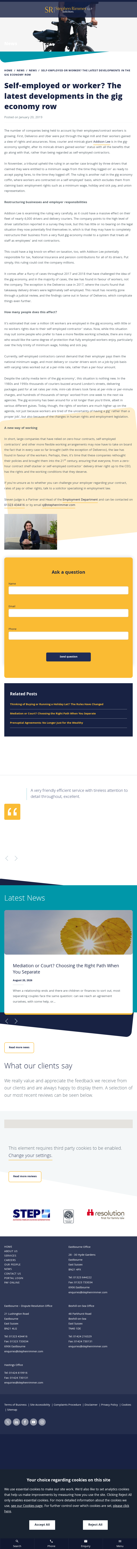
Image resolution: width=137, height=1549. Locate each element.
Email (12, 606)
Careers (10, 1260)
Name (12, 584)
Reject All (95, 1525)
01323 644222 (82, 1277)
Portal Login (13, 1278)
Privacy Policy (109, 1405)
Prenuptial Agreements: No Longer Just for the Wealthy (46, 723)
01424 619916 (18, 1373)
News (21, 71)
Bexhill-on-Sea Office (81, 1306)
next (120, 1216)
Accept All (42, 1525)
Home (8, 71)
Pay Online (12, 1283)
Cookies (126, 1405)
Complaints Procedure (67, 1405)
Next (15, 1021)
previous (16, 1216)
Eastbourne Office (79, 1247)
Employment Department (80, 500)
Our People (12, 1265)
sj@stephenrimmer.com (58, 505)
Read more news (19, 1048)
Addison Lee (101, 142)
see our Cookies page (27, 1506)
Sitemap (12, 1410)
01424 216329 (82, 1336)
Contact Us (12, 1274)
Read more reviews (25, 1177)
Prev (7, 1021)
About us (11, 1251)
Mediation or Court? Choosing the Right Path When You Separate (53, 714)
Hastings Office (13, 1365)
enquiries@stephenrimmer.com (87, 1292)
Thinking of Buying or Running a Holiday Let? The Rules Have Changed (56, 704)
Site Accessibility (40, 1405)
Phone (12, 629)
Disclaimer (91, 1405)
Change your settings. (30, 1156)
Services (10, 1256)
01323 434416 (14, 505)
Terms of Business (15, 1405)
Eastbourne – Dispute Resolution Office (28, 1306)
